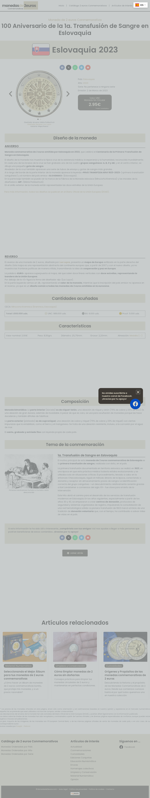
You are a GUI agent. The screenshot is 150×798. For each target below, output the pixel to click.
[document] (75, 399)
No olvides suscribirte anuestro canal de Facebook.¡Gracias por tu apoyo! (117, 396)
